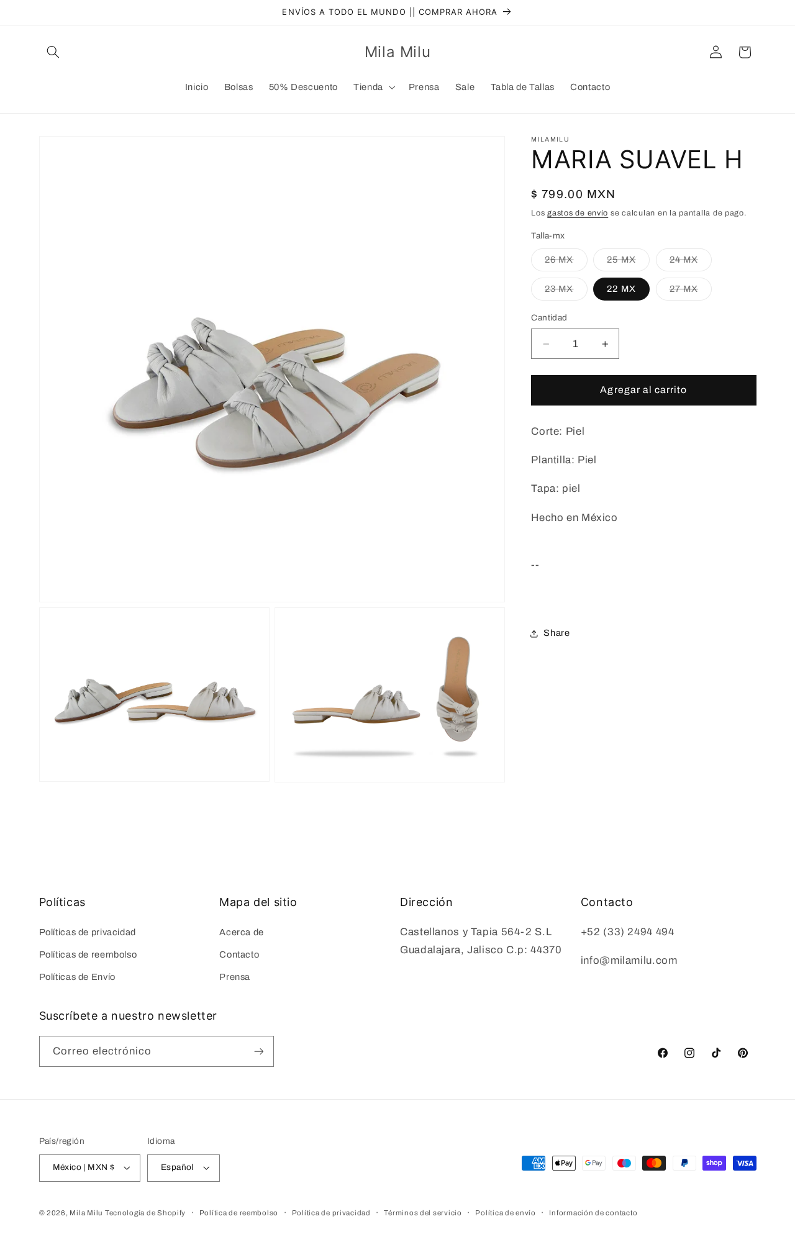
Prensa (234, 977)
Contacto (239, 954)
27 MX (691, 292)
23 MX (566, 292)
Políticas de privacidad (88, 931)
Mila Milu (86, 1213)
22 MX (621, 289)
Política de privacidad (331, 1213)
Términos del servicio (422, 1213)
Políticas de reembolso (88, 954)
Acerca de (241, 931)
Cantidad (549, 318)
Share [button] (556, 633)
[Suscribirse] (258, 1051)
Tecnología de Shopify (145, 1213)
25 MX (628, 262)
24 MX (691, 262)
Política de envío (505, 1213)
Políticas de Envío (77, 977)
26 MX (566, 262)
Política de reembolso (238, 1213)
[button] (53, 52)
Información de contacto (593, 1213)
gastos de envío (577, 213)
